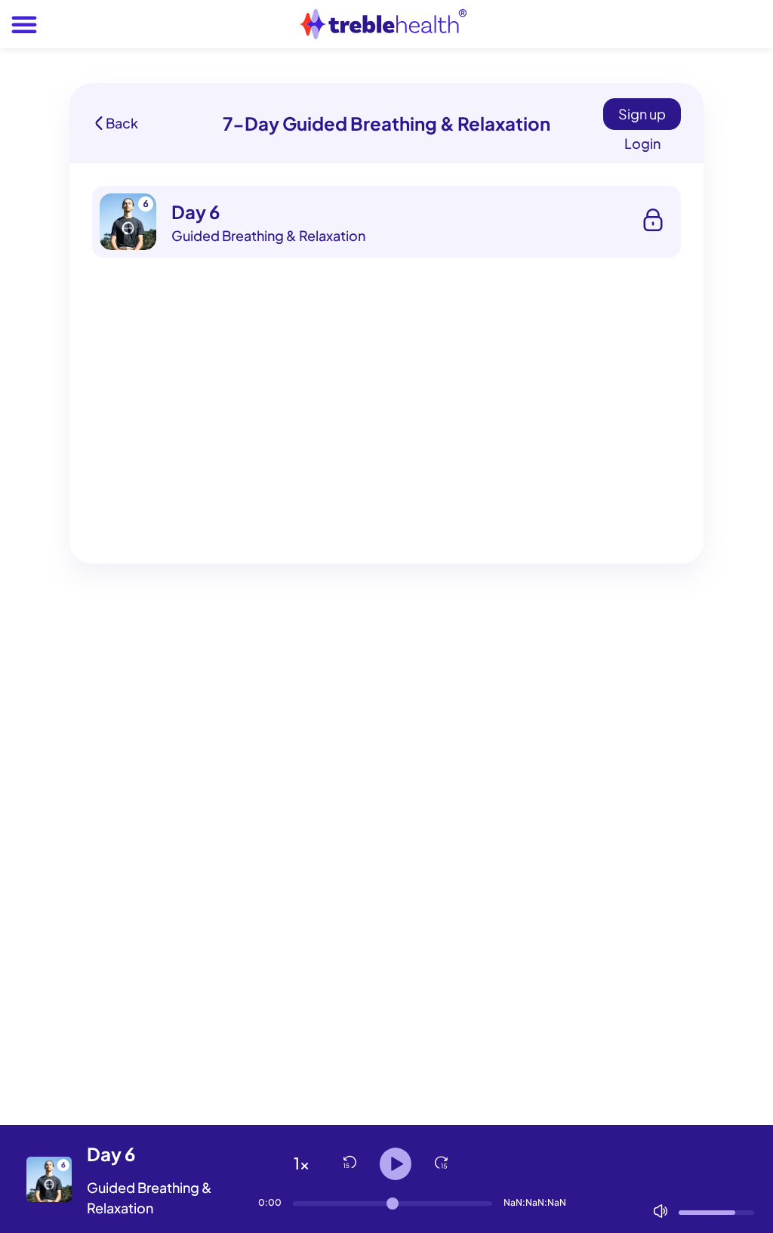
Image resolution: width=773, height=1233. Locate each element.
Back (122, 123)
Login (642, 143)
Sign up (642, 113)
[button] (24, 24)
